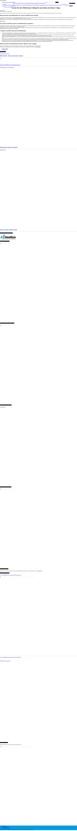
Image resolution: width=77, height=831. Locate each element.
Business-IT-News (5, 2)
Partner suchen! (37, 46)
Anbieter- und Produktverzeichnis (13, 5)
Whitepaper (35, 5)
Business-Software (16, 3)
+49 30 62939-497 (39, 570)
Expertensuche (27, 5)
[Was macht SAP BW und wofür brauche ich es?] (4, 62)
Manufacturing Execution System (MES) (8, 147)
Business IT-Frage (22, 5)
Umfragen (43, 5)
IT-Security (39, 3)
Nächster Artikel (4, 49)
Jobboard (5, 5)
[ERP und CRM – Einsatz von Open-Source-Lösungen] (4, 53)
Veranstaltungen (55, 5)
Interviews (31, 5)
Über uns (64, 4)
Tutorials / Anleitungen (48, 5)
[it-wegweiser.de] (38, 0)
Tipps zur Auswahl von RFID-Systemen (8, 229)
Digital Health (35, 3)
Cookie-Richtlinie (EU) (6, 827)
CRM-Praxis (21, 3)
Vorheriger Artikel (5, 48)
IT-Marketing (43, 3)
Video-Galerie (60, 5)
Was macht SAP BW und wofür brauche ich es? (10, 65)
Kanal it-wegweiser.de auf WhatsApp (15, 657)
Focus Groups (13, 2)
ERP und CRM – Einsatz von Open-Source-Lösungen (11, 55)
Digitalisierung (30, 3)
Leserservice (4, 4)
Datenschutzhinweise (5, 826)
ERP (4, 10)
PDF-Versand (39, 5)
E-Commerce (25, 3)
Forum (9, 2)
